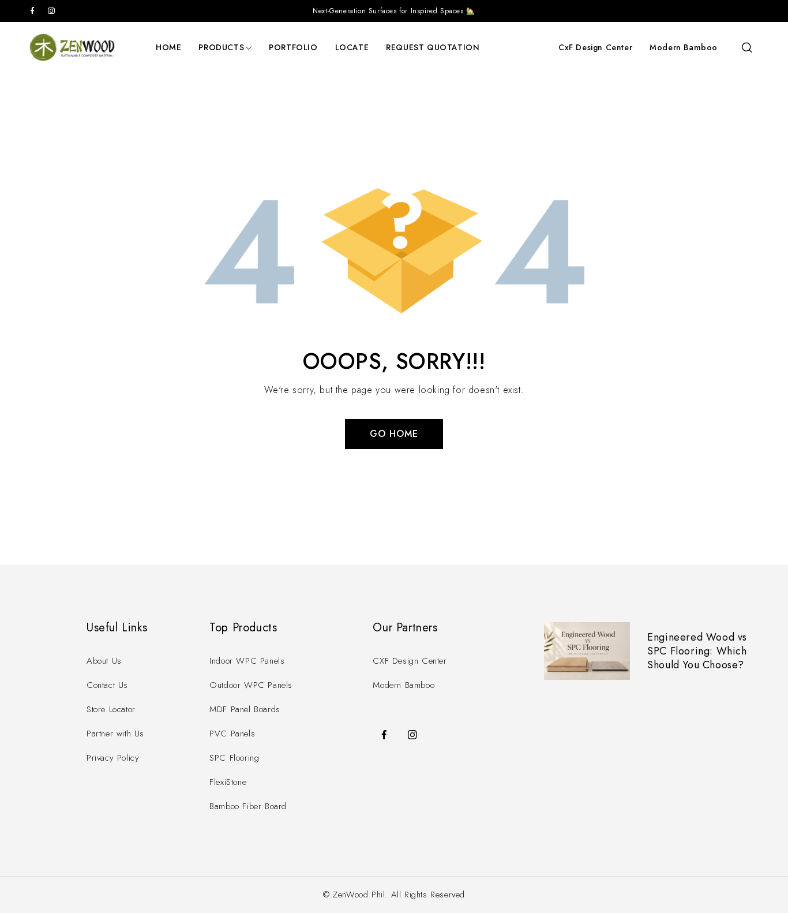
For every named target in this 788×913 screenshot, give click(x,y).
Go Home (394, 433)
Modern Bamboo (684, 47)
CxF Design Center (595, 47)
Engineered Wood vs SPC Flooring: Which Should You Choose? (697, 651)
